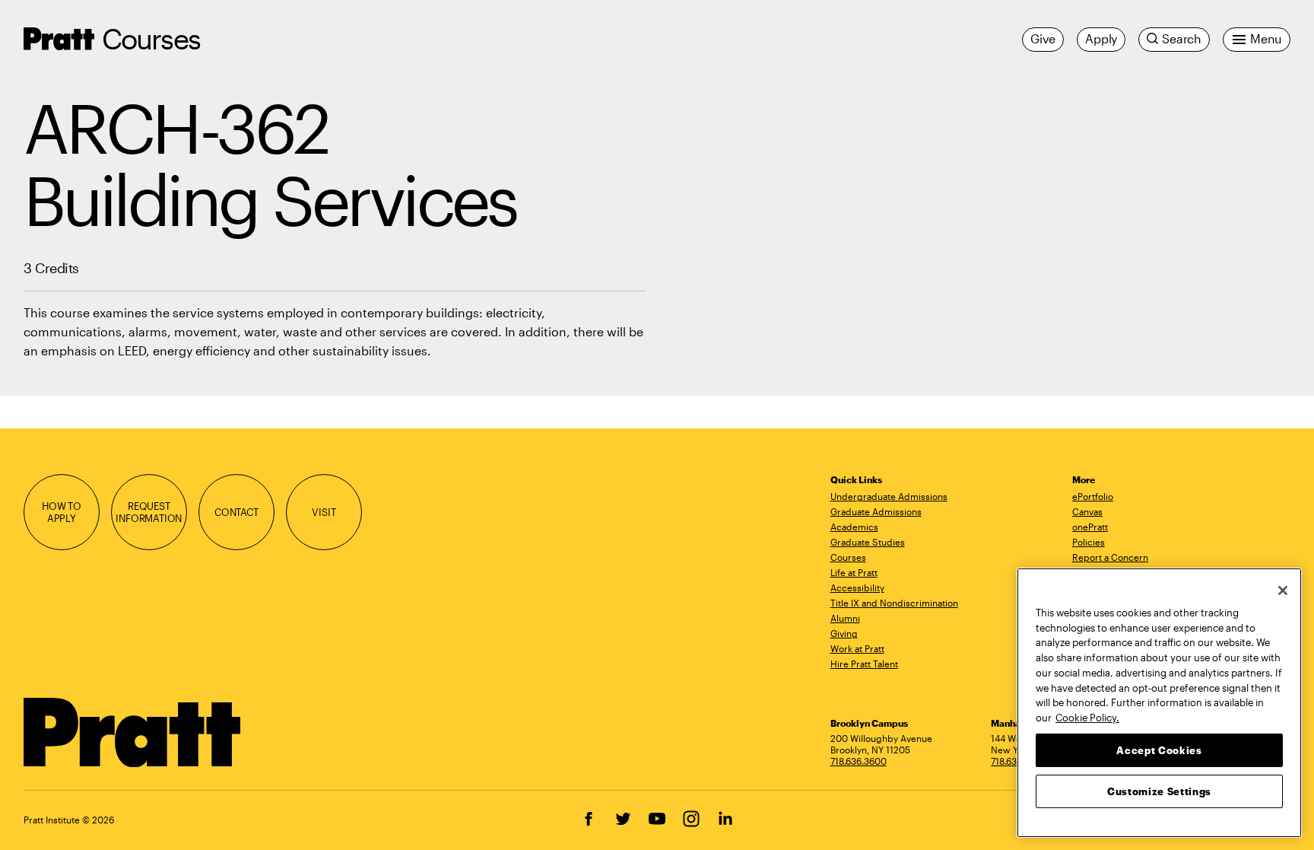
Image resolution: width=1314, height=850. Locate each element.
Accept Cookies (1158, 749)
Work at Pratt (857, 648)
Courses (151, 38)
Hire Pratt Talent (864, 663)
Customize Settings (1159, 791)
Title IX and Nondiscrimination (894, 602)
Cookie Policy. (1087, 717)
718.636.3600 (858, 761)
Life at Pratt (854, 572)
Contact (236, 512)
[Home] (133, 733)
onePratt (1090, 526)
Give (1042, 39)
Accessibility (857, 587)
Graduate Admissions (876, 511)
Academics (854, 526)
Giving (844, 633)
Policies (1088, 541)
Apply (1101, 39)
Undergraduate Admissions (888, 496)
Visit (323, 512)
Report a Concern (1110, 557)
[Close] (1283, 590)
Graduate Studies (867, 541)
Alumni (845, 618)
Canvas (1087, 511)
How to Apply (61, 512)
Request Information (149, 512)
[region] (1159, 703)
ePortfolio (1092, 496)
